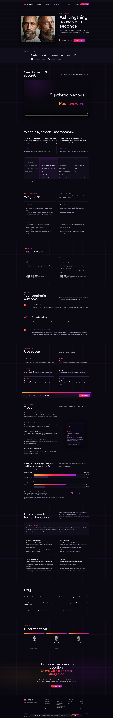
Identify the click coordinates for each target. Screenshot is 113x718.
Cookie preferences (84, 705)
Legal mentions (71, 706)
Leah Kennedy (34, 275)
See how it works (66, 40)
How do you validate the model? (73, 610)
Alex (34, 642)
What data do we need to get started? (73, 597)
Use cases (56, 4)
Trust (62, 4)
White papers (59, 701)
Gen (31, 277)
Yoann (56, 642)
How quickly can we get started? (73, 603)
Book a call (85, 4)
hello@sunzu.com (27, 716)
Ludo (78, 642)
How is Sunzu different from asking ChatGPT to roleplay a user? (39, 603)
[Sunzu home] (28, 4)
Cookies (81, 703)
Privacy (81, 701)
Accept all (75, 715)
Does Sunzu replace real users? (39, 597)
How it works (48, 4)
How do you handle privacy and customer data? (39, 610)
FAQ (73, 4)
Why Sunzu (39, 4)
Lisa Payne (66, 275)
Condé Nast (66, 277)
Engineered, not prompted (36, 181)
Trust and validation (48, 706)
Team (77, 4)
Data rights (82, 708)
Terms (81, 706)
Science (68, 4)
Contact (69, 705)
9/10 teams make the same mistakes (50, 181)
